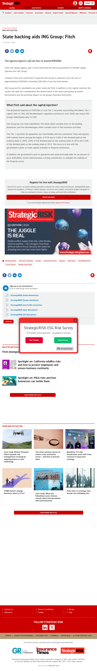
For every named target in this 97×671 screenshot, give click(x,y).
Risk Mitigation (9, 30)
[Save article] (90, 51)
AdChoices (8, 612)
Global (12, 8)
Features (29, 13)
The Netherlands (84, 261)
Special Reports (71, 13)
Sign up (8, 322)
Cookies (41, 612)
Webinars (83, 13)
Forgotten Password (23, 635)
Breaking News (11, 261)
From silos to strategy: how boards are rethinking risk (78, 492)
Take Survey (63, 340)
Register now (49, 197)
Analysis (8, 13)
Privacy (71, 609)
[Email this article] (22, 51)
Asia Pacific (36, 8)
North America (84, 8)
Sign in (62, 46)
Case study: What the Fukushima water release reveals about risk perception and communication (48, 497)
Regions (62, 261)
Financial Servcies (50, 261)
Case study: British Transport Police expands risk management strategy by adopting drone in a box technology (16, 457)
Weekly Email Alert (25, 264)
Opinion (48, 13)
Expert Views (58, 13)
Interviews (39, 13)
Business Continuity (26, 261)
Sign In (8, 635)
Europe (61, 8)
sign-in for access (63, 202)
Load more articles (32, 395)
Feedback (54, 635)
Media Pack (65, 635)
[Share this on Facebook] (7, 51)
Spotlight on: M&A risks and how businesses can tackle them (37, 379)
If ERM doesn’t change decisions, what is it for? (14, 492)
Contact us (8, 609)
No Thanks (34, 340)
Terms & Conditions (45, 609)
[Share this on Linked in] (17, 51)
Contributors (41, 635)
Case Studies (19, 13)
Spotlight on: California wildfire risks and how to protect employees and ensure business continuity (39, 365)
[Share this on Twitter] (12, 51)
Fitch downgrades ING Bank (18, 351)
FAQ (70, 612)
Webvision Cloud (54, 665)
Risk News (71, 261)
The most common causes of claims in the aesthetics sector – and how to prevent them (47, 455)
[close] (92, 46)
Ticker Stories (11, 264)
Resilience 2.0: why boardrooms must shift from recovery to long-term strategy (79, 455)
